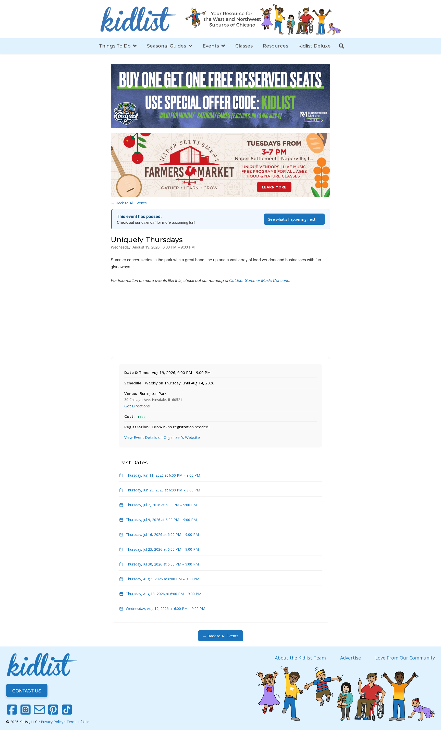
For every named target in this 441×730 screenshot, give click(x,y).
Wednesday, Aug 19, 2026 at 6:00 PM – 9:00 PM (165, 608)
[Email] (39, 709)
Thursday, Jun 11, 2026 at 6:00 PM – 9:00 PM (163, 475)
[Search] (341, 46)
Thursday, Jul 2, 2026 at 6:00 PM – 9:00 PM (161, 504)
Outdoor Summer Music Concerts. (259, 280)
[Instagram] (25, 709)
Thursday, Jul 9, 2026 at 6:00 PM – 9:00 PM (161, 519)
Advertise (350, 658)
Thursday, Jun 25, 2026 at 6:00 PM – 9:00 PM (163, 490)
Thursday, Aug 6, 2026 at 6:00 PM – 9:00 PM (162, 578)
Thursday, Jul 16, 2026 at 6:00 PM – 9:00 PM (162, 534)
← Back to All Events (129, 202)
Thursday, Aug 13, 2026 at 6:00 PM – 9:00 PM (163, 593)
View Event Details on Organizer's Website (162, 437)
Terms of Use (78, 721)
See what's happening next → (294, 219)
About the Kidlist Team (300, 658)
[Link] (138, 19)
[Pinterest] (53, 709)
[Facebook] (11, 709)
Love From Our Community (405, 658)
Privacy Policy (52, 721)
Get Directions (137, 405)
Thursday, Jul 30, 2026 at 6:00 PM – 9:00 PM (162, 564)
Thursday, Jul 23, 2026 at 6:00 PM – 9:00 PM (162, 549)
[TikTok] (66, 709)
